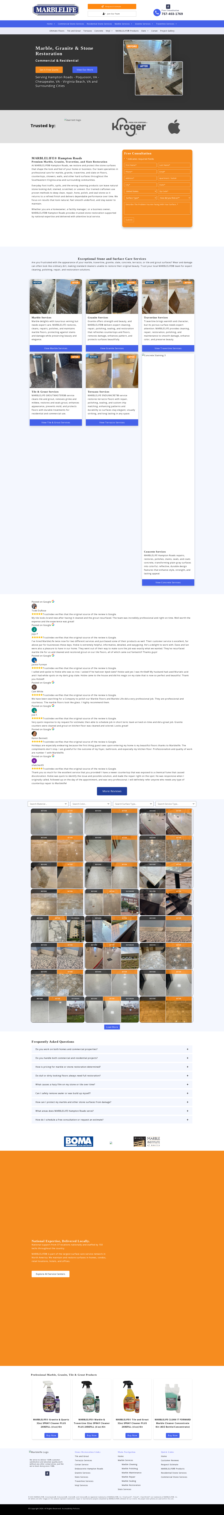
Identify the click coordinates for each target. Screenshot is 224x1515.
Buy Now (51, 1435)
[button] (112, 1049)
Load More (112, 1027)
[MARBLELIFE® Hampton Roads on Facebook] (168, 6)
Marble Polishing (130, 1468)
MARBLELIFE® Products (127, 31)
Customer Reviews (170, 1460)
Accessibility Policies (71, 1508)
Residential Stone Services (99, 24)
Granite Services (143, 24)
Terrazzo (87, 31)
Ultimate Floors (57, 31)
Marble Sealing (129, 1481)
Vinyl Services (81, 1485)
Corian (154, 31)
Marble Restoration (131, 1485)
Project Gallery (167, 31)
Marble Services (122, 24)
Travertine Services (165, 24)
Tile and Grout (74, 31)
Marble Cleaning (129, 1464)
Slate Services (81, 1477)
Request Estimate (169, 1464)
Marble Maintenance (132, 1472)
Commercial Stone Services (71, 24)
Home (50, 24)
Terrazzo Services (83, 1460)
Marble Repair (128, 1477)
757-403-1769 (172, 14)
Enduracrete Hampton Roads (89, 1468)
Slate (143, 31)
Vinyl (108, 31)
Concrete (98, 31)
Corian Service (82, 1464)
